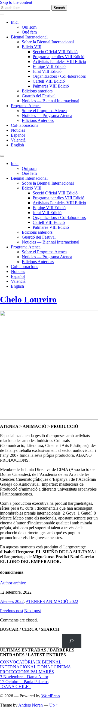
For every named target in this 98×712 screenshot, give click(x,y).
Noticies (18, 130)
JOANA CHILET (15, 686)
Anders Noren (30, 705)
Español (18, 135)
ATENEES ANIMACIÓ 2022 (52, 601)
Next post (32, 610)
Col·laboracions (24, 125)
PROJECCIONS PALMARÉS (27, 671)
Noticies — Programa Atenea (47, 115)
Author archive (13, 583)
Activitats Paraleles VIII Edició (59, 61)
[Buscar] (71, 640)
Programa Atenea (26, 105)
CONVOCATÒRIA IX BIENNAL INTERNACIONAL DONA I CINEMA (35, 664)
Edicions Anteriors (38, 120)
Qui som (29, 27)
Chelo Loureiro (28, 299)
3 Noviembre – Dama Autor (24, 676)
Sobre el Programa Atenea (44, 110)
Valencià (18, 140)
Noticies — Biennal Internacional (50, 100)
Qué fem (29, 32)
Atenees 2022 (12, 601)
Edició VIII (31, 46)
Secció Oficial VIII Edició (55, 51)
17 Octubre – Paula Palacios (24, 681)
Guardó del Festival (39, 96)
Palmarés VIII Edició (51, 86)
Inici (15, 22)
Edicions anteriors (37, 91)
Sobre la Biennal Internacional (48, 42)
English (17, 145)
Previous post (11, 610)
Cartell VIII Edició (49, 81)
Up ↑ (53, 705)
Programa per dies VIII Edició (58, 56)
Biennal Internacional (29, 37)
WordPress (50, 695)
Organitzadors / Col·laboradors (59, 76)
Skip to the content (16, 2)
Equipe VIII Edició (49, 66)
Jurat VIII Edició (47, 71)
